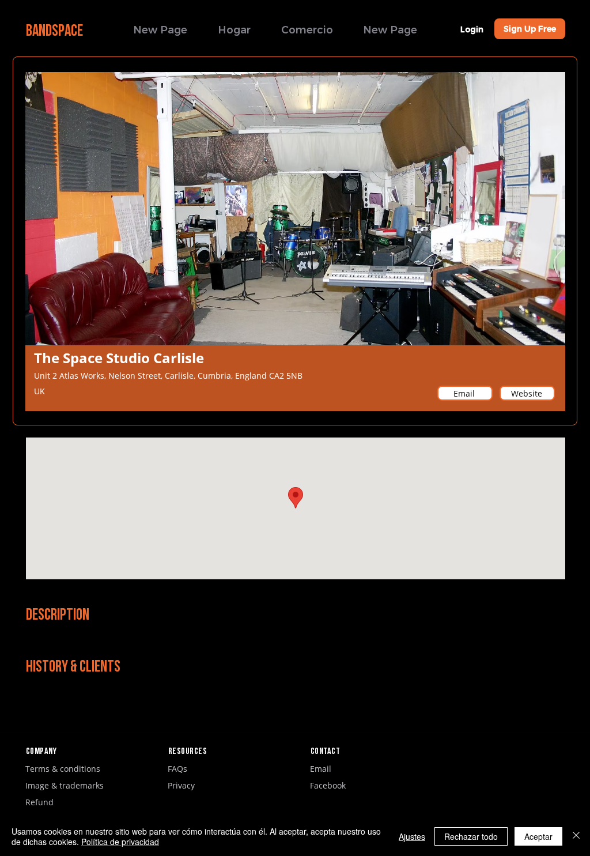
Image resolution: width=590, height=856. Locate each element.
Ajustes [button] (412, 836)
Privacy (181, 785)
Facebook (328, 785)
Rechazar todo (471, 836)
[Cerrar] (576, 836)
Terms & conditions (62, 768)
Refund (39, 802)
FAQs (177, 768)
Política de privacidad (120, 841)
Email (320, 768)
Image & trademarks (64, 785)
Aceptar (538, 836)
